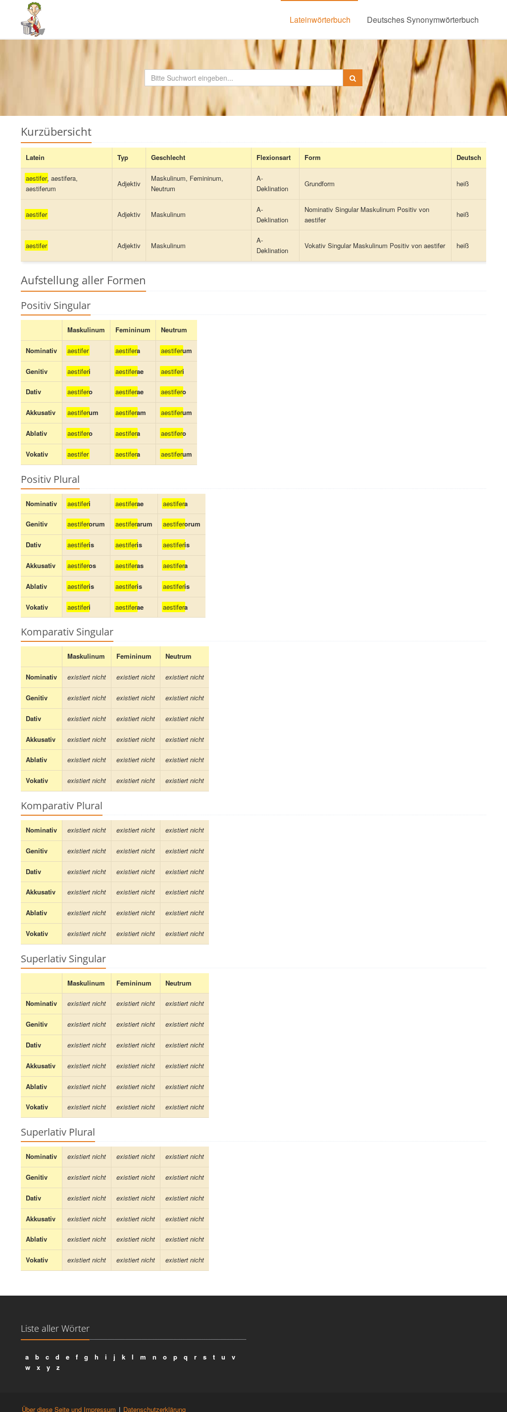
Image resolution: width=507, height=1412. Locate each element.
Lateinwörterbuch (320, 19)
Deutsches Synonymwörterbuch (423, 19)
